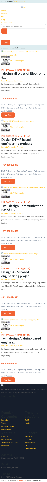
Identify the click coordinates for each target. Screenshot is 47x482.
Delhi (27, 420)
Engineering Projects (15, 81)
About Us (5, 436)
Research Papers (7, 426)
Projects (4, 81)
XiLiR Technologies (17, 60)
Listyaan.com (21, 480)
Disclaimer (5, 445)
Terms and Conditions (9, 442)
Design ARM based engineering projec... (16, 274)
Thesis (3, 423)
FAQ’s (27, 445)
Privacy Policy (6, 439)
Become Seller (6, 23)
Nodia (27, 423)
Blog (3, 20)
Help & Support (30, 436)
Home (3, 10)
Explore (4, 13)
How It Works (30, 442)
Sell (2, 16)
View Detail (8, 115)
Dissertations (6, 429)
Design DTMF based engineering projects (16, 141)
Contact (28, 439)
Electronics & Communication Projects (13, 48)
